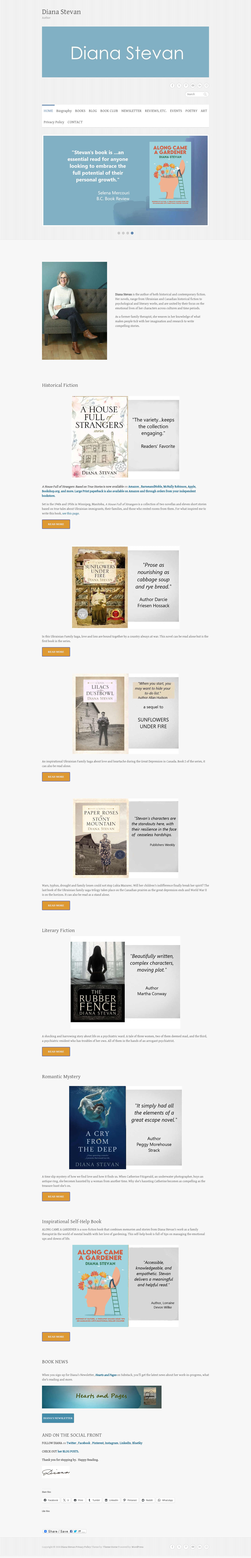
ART (204, 111)
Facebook (84, 1443)
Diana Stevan (61, 12)
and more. (67, 491)
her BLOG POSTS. (68, 1451)
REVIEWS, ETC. (156, 111)
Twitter (71, 1443)
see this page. (70, 513)
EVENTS (176, 111)
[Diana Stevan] (125, 50)
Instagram (111, 1443)
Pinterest (98, 1443)
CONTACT (75, 122)
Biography (64, 111)
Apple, (192, 486)
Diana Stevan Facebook (172, 85)
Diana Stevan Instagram (206, 85)
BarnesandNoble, (152, 486)
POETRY (191, 111)
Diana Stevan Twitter (179, 85)
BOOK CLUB (109, 111)
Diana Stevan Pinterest (186, 85)
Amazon (134, 486)
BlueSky (137, 1443)
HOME (48, 111)
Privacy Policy (54, 122)
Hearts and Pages (105, 1375)
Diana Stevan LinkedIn (199, 85)
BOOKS (80, 111)
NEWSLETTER (131, 111)
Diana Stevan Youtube (192, 85)
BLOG (93, 111)
